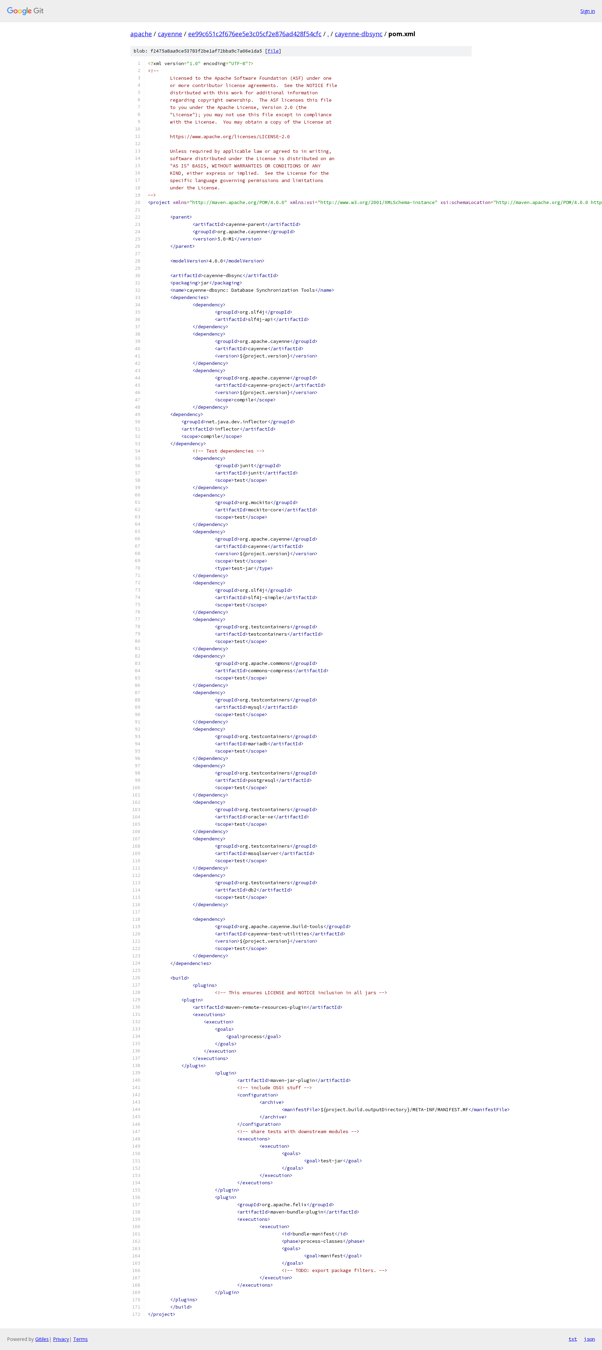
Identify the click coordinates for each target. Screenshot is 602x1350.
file (273, 51)
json (589, 1339)
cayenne (170, 34)
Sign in (587, 11)
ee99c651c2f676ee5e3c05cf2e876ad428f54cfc (255, 34)
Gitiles (42, 1339)
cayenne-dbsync (359, 34)
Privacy (61, 1339)
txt (573, 1339)
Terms (80, 1339)
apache (141, 34)
